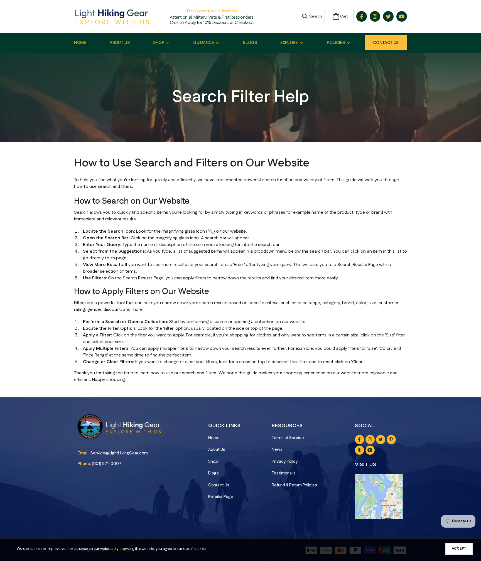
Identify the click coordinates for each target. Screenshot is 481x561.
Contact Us (386, 43)
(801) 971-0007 (106, 464)
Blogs (213, 473)
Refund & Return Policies (294, 485)
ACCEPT (459, 548)
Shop (213, 461)
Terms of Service (288, 438)
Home (214, 438)
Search (81, 212)
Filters (80, 303)
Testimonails (284, 473)
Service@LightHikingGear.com (119, 453)
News (277, 449)
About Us (216, 449)
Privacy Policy (285, 461)
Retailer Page (220, 497)
